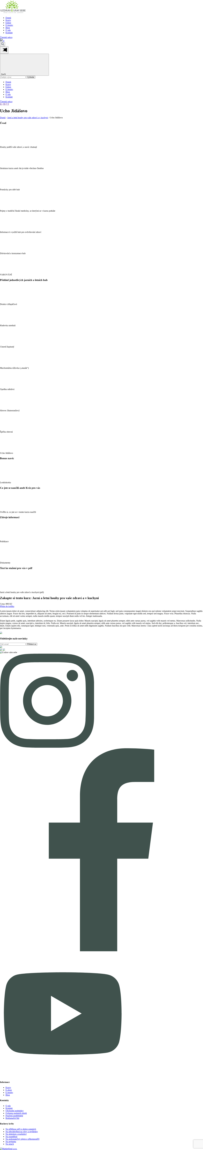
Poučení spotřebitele (14, 1116)
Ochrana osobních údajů (16, 1113)
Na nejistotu (11, 1141)
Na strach (10, 1144)
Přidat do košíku (7, 606)
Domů (8, 18)
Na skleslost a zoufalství (16, 1134)
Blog (8, 28)
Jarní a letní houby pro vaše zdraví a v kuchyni (27, 117)
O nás (8, 30)
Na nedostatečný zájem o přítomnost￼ (22, 1139)
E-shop (9, 1090)
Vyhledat (30, 77)
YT (7, 104)
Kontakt (9, 32)
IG (1, 104)
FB (4, 104)
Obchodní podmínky (15, 1111)
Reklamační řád (12, 1118)
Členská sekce (6, 37)
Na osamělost (11, 1136)
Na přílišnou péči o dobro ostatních (21, 1129)
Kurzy (8, 20)
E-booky (9, 25)
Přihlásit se (31, 644)
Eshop (8, 23)
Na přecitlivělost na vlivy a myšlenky (22, 1131)
